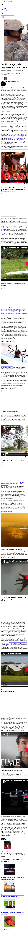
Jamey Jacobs (16, 643)
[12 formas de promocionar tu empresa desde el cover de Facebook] (9, 892)
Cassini (2, 511)
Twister (11, 631)
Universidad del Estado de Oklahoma (18, 642)
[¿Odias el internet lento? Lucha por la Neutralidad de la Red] (9, 874)
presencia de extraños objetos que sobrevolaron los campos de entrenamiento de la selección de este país (13, 310)
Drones (2, 17)
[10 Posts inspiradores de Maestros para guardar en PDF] (9, 909)
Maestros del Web (8, 1)
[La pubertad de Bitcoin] (9, 927)
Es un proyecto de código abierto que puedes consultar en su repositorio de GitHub (14, 120)
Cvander (6, 10)
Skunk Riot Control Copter (7, 366)
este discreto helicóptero (15, 335)
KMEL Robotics (6, 774)
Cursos (5, 6)
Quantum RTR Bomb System (15, 138)
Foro (5, 9)
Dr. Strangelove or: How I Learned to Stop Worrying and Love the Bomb (12, 88)
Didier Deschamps (9, 309)
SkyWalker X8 (22, 134)
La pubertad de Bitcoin (8, 930)
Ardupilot (12, 135)
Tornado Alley (8, 644)
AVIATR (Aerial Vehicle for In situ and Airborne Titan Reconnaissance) (12, 484)
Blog (5, 8)
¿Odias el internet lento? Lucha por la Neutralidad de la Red (12, 878)
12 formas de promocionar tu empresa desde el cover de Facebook (12, 895)
